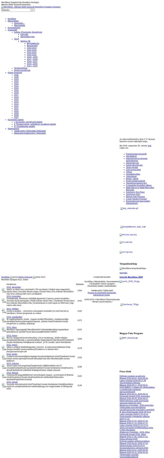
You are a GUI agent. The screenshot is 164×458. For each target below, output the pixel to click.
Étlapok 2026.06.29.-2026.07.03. (134, 443)
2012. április (12, 354)
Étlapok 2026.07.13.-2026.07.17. (134, 423)
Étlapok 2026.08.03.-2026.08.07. (134, 398)
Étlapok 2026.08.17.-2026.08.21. (134, 385)
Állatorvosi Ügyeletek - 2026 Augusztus (137, 405)
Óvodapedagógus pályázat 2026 (134, 448)
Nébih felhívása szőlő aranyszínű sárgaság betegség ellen (134, 402)
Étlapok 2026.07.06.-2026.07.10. (134, 437)
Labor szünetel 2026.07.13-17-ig (134, 425)
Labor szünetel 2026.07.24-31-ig (134, 414)
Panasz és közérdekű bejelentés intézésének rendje (102, 294)
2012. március (13, 363)
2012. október (13, 309)
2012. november (14, 296)
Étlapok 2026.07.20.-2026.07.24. (134, 421)
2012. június (12, 335)
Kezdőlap (5, 277)
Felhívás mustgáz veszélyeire (132, 376)
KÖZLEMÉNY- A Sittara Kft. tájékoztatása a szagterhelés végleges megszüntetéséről (137, 389)
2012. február (12, 373)
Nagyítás (123, 273)
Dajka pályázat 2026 (129, 439)
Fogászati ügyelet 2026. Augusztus (135, 396)
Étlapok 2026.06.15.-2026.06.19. (134, 452)
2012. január (12, 382)
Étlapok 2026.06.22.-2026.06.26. (134, 450)
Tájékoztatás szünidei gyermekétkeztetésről (129, 456)
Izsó (149, 146)
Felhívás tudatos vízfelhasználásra (135, 441)
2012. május (12, 345)
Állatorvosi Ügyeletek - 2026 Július (135, 432)
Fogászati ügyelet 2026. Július (133, 434)
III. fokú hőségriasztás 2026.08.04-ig (135, 412)
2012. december (14, 287)
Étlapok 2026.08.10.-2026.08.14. (134, 394)
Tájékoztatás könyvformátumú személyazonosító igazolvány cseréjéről (137, 408)
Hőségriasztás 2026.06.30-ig (132, 446)
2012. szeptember (14, 317)
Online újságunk (25, 277)
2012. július (12, 327)
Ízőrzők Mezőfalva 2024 (131, 277)
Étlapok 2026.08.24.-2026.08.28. (134, 378)
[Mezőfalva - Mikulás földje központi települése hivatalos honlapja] (30, 7)
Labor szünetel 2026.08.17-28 (133, 380)
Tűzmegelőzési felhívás (130, 383)
